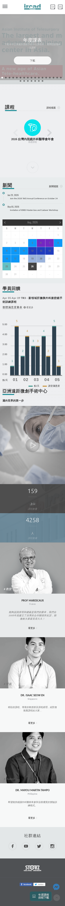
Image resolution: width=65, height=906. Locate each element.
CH (53, 6)
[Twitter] (39, 884)
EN (60, 6)
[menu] (3, 8)
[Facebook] (26, 884)
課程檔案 (51, 107)
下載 (32, 60)
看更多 (31, 628)
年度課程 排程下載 (43, 896)
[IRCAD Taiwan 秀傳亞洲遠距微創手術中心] (32, 5)
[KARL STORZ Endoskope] (32, 868)
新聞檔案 (53, 186)
